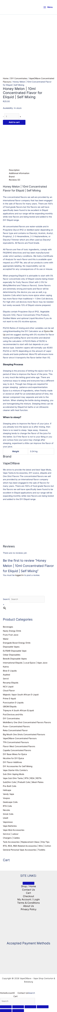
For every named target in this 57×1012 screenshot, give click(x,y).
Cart (28, 892)
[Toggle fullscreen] (18, 1006)
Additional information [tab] (19, 173)
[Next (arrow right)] (18, 1010)
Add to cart (14, 122)
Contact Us (28, 889)
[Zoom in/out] (6, 1006)
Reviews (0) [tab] (14, 180)
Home (5, 78)
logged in (19, 575)
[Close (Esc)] (43, 1006)
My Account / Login (28, 899)
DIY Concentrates (18, 78)
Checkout (28, 896)
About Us (28, 906)
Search (6, 599)
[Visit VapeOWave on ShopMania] (28, 924)
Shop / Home (28, 886)
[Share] (30, 1006)
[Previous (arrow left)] (6, 1010)
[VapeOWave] (25, 146)
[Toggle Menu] (28, 883)
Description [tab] (14, 170)
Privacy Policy (28, 909)
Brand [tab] (11, 176)
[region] (28, 35)
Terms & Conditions (28, 902)
